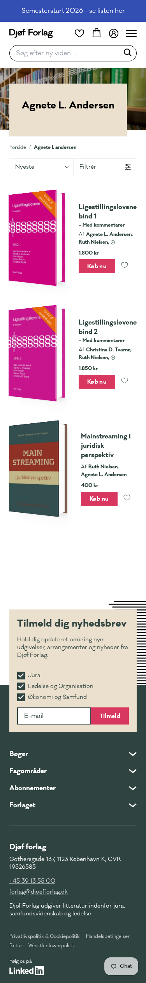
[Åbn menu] (131, 33)
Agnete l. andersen (55, 147)
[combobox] (67, 53)
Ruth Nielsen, (94, 242)
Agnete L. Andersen (104, 474)
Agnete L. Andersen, (109, 234)
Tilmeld (110, 716)
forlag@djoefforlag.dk (38, 892)
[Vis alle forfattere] (113, 242)
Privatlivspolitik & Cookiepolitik (44, 936)
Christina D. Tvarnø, (109, 350)
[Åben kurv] (96, 33)
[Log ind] (113, 33)
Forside (17, 147)
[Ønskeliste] (79, 33)
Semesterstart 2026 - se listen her (73, 11)
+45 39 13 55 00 (32, 881)
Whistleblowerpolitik (51, 946)
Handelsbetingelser (108, 936)
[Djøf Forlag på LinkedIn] (26, 970)
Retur (15, 946)
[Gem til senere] (124, 266)
